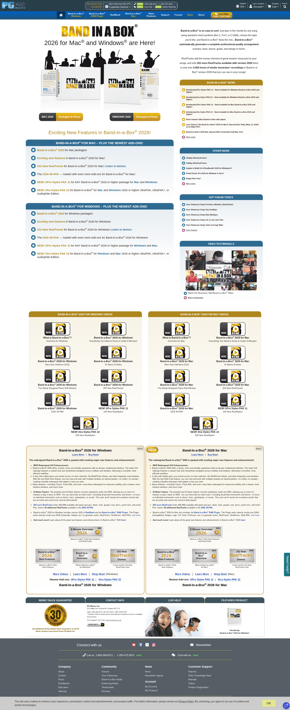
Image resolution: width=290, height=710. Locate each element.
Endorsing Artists (110, 683)
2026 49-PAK (87, 508)
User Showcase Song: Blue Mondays (202, 215)
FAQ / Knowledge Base (199, 675)
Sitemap (62, 691)
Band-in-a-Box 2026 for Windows (85, 450)
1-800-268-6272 (150, 4)
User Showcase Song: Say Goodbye (201, 210)
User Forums (191, 230)
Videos (191, 683)
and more (136, 515)
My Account (151, 686)
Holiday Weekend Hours (196, 158)
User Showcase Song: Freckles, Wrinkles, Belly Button (209, 204)
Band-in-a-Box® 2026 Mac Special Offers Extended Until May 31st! (214, 132)
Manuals (192, 679)
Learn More (78, 454)
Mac (136, 182)
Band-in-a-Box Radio (112, 679)
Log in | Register (258, 4)
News (148, 671)
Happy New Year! (193, 179)
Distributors (64, 683)
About (61, 671)
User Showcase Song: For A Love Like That (204, 220)
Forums (105, 671)
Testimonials (108, 687)
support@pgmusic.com (113, 620)
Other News (221, 151)
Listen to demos (115, 166)
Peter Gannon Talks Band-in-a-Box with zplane (206, 119)
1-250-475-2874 (166, 4)
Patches (192, 671)
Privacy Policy (186, 701)
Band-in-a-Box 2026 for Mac (204, 450)
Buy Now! (93, 454)
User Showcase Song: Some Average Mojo (204, 225)
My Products (151, 690)
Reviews (106, 691)
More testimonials (195, 298)
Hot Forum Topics (221, 197)
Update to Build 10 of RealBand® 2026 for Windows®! (209, 168)
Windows (151, 182)
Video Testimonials (221, 244)
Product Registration (198, 687)
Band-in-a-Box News (221, 82)
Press (61, 679)
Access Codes (91, 616)
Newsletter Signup (154, 675)
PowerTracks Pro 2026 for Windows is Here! (205, 173)
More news (190, 137)
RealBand (89, 512)
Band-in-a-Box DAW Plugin (115, 512)
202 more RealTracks (43, 505)
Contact (62, 675)
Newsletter (203, 645)
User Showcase (110, 675)
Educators (63, 687)
